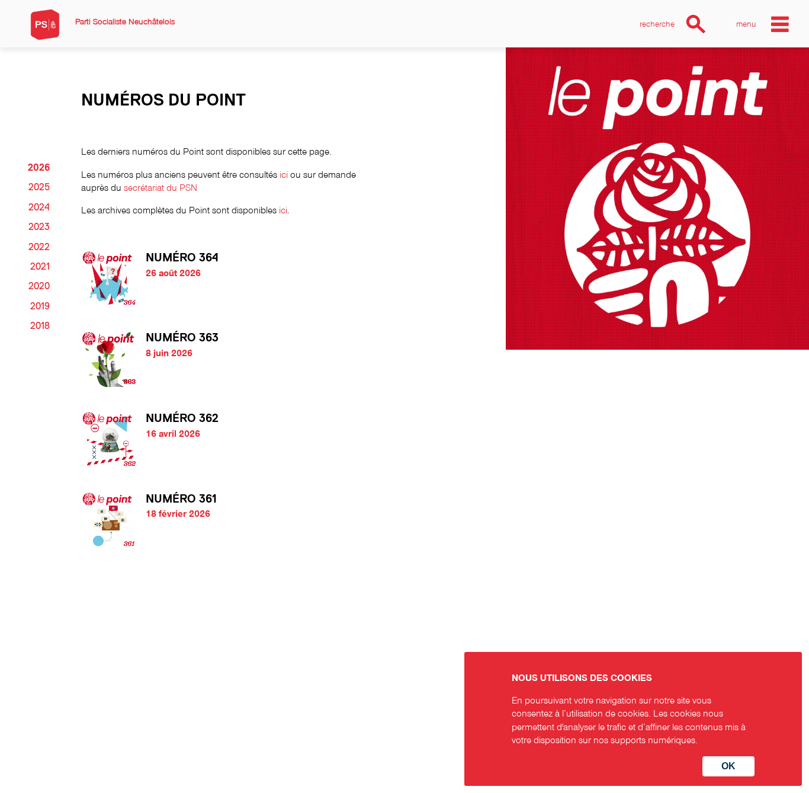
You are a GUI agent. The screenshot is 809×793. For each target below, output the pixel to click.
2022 (39, 247)
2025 (39, 187)
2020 (39, 286)
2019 (40, 306)
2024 (39, 207)
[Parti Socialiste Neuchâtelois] (45, 24)
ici (284, 174)
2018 (40, 326)
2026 (39, 167)
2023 (39, 227)
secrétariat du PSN (160, 187)
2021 (40, 266)
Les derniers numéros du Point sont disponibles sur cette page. (207, 151)
